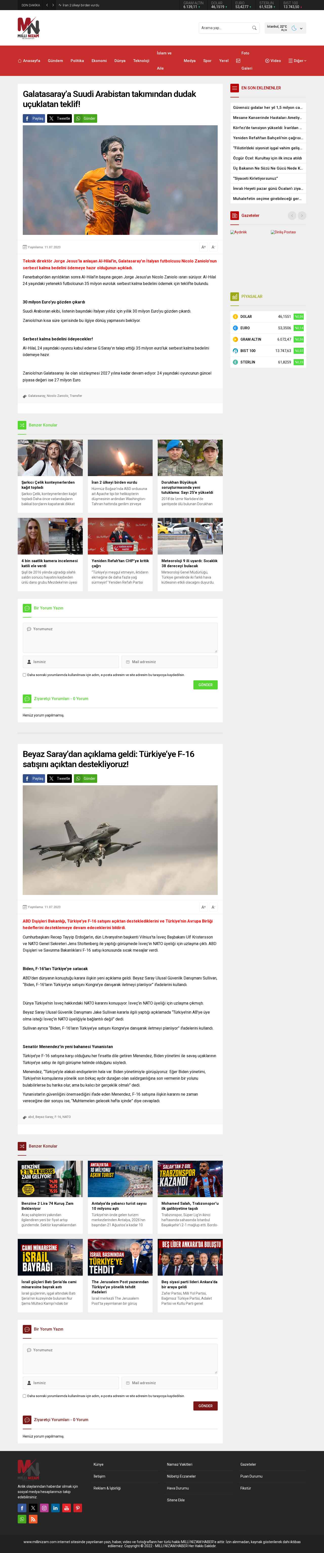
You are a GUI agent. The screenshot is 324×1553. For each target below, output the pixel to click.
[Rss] (33, 1519)
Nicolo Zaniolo (57, 396)
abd (31, 1117)
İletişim (99, 1476)
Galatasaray (36, 396)
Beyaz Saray (44, 1117)
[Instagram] (44, 1508)
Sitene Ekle (176, 1500)
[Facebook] (22, 1508)
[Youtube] (66, 1508)
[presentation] (292, 215)
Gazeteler (248, 1464)
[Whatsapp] (22, 1519)
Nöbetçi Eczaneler (181, 1476)
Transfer (76, 396)
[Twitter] (33, 1508)
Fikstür (245, 1488)
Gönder (89, 118)
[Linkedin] (55, 1508)
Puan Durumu (251, 1476)
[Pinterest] (77, 1508)
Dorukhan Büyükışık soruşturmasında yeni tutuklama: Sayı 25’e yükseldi (115, 5)
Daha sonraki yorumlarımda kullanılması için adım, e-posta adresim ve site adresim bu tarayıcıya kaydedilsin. (106, 675)
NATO (67, 1117)
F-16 (58, 1117)
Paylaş (38, 118)
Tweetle (63, 118)
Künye (99, 1464)
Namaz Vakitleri (179, 1464)
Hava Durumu (178, 1488)
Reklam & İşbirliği (107, 1488)
